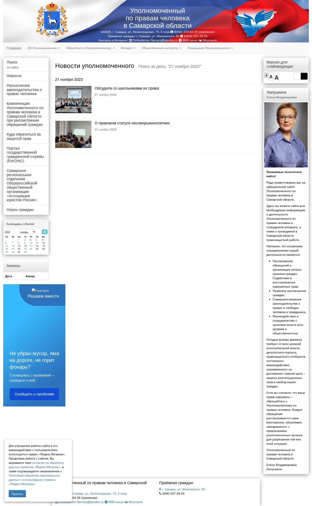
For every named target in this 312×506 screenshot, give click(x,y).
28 (13, 251)
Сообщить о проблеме (34, 394)
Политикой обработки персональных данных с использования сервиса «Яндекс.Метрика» (34, 479)
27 (7, 251)
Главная (13, 48)
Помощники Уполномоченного (209, 48)
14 (13, 245)
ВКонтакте (209, 40)
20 (7, 248)
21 (13, 248)
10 (31, 242)
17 (31, 245)
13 (7, 245)
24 (31, 248)
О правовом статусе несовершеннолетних (132, 122)
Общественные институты (160, 48)
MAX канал (190, 40)
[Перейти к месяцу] (45, 231)
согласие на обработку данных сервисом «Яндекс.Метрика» (36, 464)
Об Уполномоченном (43, 48)
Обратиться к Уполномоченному (89, 48)
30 (25, 251)
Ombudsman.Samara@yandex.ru (155, 40)
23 (25, 248)
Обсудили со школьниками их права (127, 88)
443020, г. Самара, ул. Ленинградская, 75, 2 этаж (92, 493)
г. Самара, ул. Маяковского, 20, (183, 489)
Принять (17, 494)
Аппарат (127, 48)
